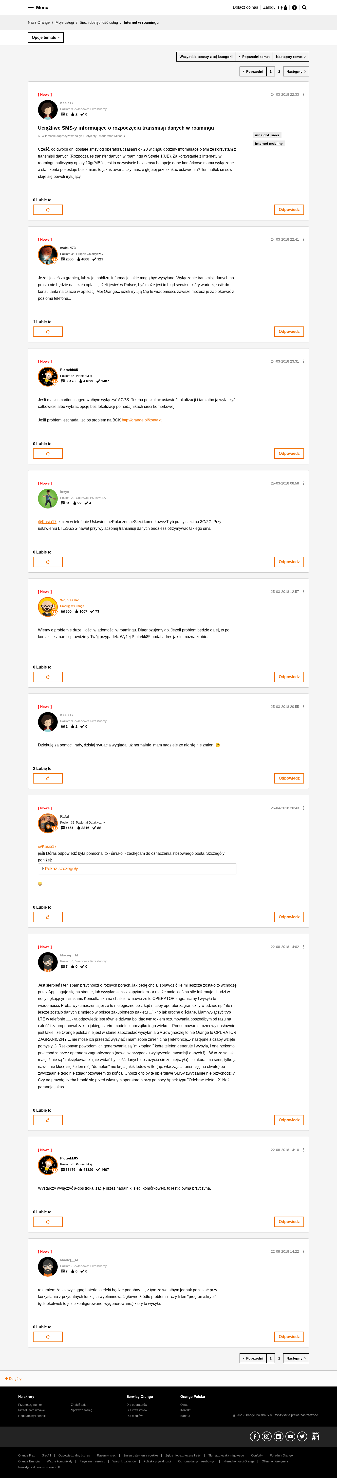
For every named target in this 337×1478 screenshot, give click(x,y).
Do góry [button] (15, 1379)
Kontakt (185, 1410)
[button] (304, 94)
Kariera (185, 1416)
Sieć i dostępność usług (99, 22)
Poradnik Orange (281, 1455)
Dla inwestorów (137, 1410)
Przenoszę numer (30, 1405)
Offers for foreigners (275, 1461)
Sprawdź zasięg (82, 1410)
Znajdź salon (79, 1405)
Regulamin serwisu (92, 1461)
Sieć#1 (46, 1455)
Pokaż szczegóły (61, 868)
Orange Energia (29, 1461)
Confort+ (257, 1455)
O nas (184, 1405)
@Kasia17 (47, 522)
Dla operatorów (137, 1405)
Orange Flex (26, 1455)
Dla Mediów (135, 1416)
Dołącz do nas (245, 7)
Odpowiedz (289, 210)
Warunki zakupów (124, 1461)
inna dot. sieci (267, 135)
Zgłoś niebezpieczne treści (183, 1455)
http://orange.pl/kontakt (141, 420)
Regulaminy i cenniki (32, 1416)
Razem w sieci (106, 1455)
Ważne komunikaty (59, 1461)
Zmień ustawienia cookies (141, 1455)
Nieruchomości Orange (239, 1461)
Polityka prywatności (157, 1461)
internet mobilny (269, 143)
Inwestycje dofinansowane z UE (39, 1467)
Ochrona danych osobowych (197, 1461)
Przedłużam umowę (31, 1410)
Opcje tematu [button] (44, 37)
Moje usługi (65, 22)
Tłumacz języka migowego (226, 1455)
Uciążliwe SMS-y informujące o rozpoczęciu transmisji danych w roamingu (126, 128)
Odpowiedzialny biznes (74, 1455)
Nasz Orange (39, 22)
